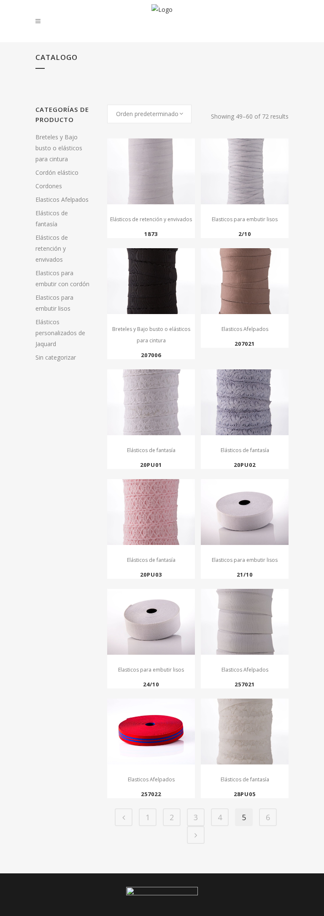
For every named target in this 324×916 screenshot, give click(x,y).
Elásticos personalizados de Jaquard (60, 333)
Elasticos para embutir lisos (245, 219)
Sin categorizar (55, 357)
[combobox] (149, 114)
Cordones (48, 186)
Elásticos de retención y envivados (51, 248)
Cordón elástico (56, 172)
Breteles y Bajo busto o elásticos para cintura (58, 148)
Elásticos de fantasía (151, 450)
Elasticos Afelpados (62, 199)
